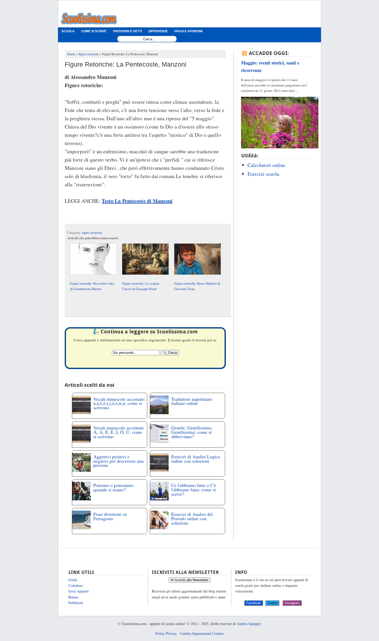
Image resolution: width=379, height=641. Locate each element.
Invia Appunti (78, 591)
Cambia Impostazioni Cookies (202, 633)
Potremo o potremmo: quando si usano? (113, 487)
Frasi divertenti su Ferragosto (110, 516)
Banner (73, 597)
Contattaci (75, 585)
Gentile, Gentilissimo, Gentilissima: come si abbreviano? (191, 431)
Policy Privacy (166, 633)
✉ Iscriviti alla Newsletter (189, 580)
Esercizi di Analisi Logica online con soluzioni (195, 458)
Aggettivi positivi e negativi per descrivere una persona (118, 460)
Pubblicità (75, 602)
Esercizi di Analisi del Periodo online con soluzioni (192, 518)
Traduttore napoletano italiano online (191, 401)
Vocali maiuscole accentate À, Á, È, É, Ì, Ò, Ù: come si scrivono (118, 431)
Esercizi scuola (263, 173)
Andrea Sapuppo (249, 623)
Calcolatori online (266, 165)
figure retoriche (92, 232)
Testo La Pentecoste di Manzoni (137, 201)
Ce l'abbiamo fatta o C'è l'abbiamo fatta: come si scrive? (193, 489)
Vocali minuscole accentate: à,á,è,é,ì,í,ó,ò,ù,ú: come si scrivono (119, 403)
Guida (72, 579)
